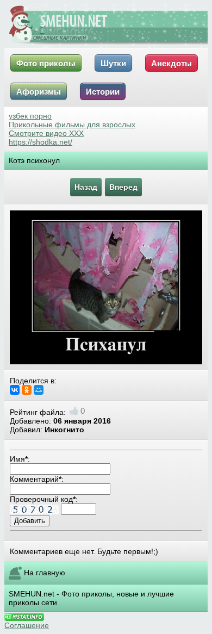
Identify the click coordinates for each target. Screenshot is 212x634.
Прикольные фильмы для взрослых (72, 124)
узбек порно (30, 115)
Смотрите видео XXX (46, 133)
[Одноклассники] (27, 390)
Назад (85, 187)
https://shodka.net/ (40, 142)
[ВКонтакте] (15, 390)
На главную (44, 572)
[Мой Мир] (38, 390)
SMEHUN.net (31, 593)
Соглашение (26, 625)
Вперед (123, 187)
